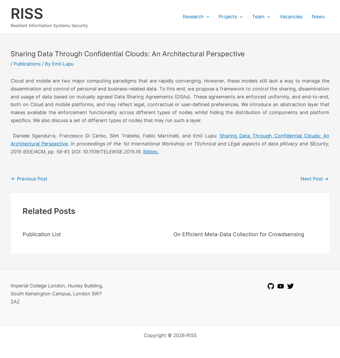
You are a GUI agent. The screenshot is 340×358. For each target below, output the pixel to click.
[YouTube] (280, 286)
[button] (206, 16)
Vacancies (291, 16)
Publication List (42, 234)
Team (258, 16)
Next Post (315, 178)
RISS (27, 13)
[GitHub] (270, 286)
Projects (228, 16)
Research (193, 16)
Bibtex (151, 151)
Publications (27, 64)
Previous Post (29, 178)
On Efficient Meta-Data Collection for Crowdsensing (238, 234)
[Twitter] (290, 286)
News (318, 16)
